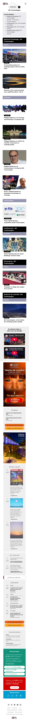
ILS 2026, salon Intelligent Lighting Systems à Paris (15, 598)
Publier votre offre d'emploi (14, 428)
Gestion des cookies (18, 712)
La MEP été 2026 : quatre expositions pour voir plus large (16, 589)
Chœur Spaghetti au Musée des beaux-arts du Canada (16, 615)
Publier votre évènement (14, 625)
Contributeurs (14, 707)
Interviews (15, 20)
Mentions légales (10, 712)
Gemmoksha (8, 639)
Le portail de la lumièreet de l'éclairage (14, 3)
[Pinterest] (9, 705)
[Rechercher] (19, 7)
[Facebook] (8, 695)
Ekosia (7, 634)
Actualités (10, 25)
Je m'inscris (14, 687)
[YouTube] (20, 695)
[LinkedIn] (12, 695)
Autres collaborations (11, 674)
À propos (9, 707)
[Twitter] (16, 695)
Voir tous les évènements (14, 622)
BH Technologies (16, 23)
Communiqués (11, 21)
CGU (20, 707)
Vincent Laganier (9, 643)
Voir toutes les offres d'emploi (14, 425)
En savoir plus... (14, 495)
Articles (9, 20)
